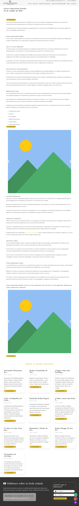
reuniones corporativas (31, 232)
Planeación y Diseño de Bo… (39, 429)
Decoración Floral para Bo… (13, 371)
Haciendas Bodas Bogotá (39, 398)
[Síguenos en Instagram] (75, 498)
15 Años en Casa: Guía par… (13, 429)
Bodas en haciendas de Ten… (38, 371)
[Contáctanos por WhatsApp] (75, 494)
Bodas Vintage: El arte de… (64, 429)
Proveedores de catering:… (10, 455)
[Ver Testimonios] (75, 502)
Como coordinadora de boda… (13, 399)
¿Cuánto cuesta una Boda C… (65, 399)
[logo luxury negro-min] (10, 2)
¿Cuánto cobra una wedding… (62, 371)
